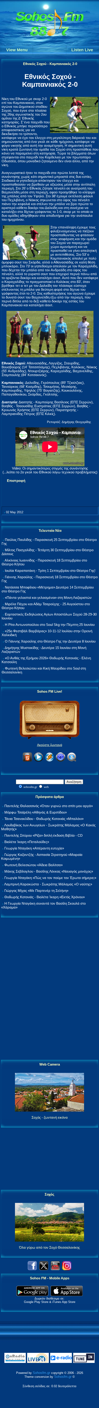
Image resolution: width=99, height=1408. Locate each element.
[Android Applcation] (32, 1295)
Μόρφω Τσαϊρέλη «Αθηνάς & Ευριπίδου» (35, 812)
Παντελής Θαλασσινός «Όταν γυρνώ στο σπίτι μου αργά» (48, 806)
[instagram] (66, 1269)
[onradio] (15, 1362)
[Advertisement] (49, 989)
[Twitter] (43, 1269)
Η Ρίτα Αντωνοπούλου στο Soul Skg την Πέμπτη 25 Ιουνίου (50, 625)
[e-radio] (61, 1362)
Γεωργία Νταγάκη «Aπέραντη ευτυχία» (34, 848)
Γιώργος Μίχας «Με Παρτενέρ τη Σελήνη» (36, 891)
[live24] (38, 1362)
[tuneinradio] (84, 1362)
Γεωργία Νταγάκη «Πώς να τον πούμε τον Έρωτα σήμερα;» (50, 878)
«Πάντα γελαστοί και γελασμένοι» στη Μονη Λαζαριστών (48, 598)
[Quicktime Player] (72, 761)
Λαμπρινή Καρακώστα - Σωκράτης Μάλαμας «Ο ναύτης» (48, 884)
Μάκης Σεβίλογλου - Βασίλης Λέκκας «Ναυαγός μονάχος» (48, 871)
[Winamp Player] (49, 761)
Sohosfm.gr (41, 1373)
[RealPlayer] (60, 761)
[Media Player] (38, 761)
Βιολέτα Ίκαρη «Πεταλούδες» (26, 842)
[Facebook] (32, 1269)
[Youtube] (55, 1269)
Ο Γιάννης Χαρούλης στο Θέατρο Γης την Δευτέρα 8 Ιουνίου (50, 641)
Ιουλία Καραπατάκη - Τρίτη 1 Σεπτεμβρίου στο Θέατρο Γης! (50, 570)
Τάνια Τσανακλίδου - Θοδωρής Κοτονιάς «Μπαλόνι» (44, 819)
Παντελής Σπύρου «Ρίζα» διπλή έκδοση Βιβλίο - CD (43, 835)
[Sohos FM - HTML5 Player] (27, 761)
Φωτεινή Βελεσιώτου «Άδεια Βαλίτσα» (33, 865)
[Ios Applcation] (67, 1295)
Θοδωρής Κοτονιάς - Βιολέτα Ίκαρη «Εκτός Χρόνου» (44, 897)
